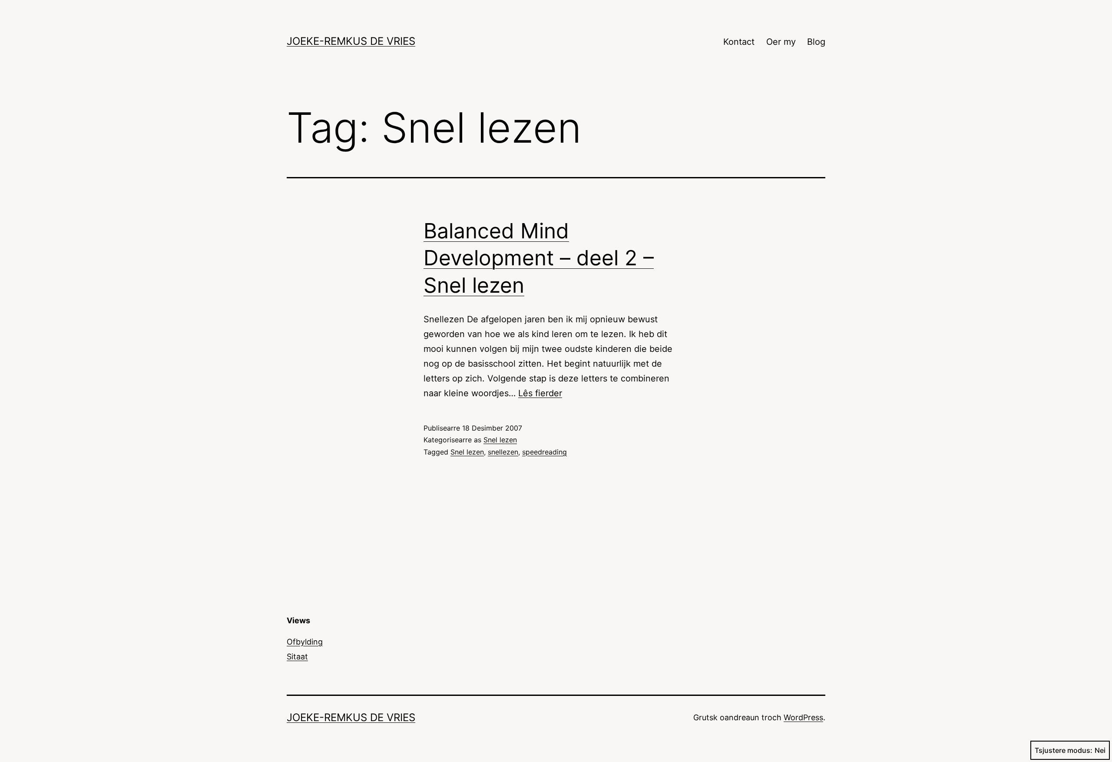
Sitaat (297, 656)
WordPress (803, 717)
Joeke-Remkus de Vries (351, 41)
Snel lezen (500, 439)
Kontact (739, 42)
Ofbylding (305, 641)
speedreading (544, 452)
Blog (816, 42)
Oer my (781, 42)
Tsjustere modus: (1063, 750)
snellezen (503, 452)
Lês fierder (540, 393)
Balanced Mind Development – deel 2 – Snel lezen (539, 258)
